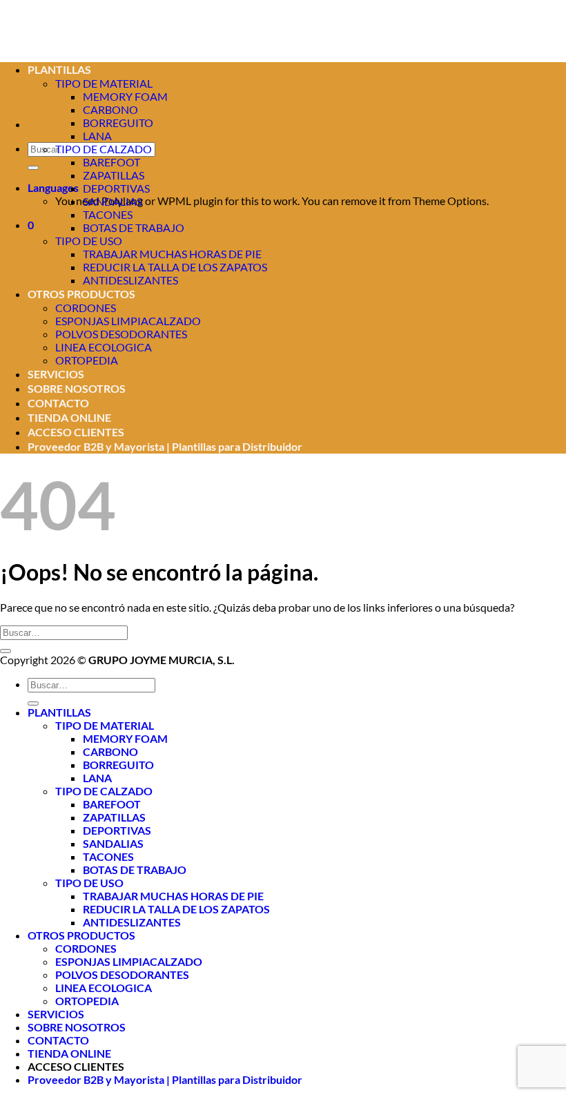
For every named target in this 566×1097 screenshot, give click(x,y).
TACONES (108, 214)
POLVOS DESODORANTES (121, 333)
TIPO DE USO (88, 240)
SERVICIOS (56, 373)
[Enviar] (33, 168)
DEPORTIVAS (116, 188)
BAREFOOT (111, 161)
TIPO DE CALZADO (103, 148)
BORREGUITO (118, 122)
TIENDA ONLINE (69, 417)
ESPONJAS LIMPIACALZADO (128, 320)
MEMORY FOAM (125, 96)
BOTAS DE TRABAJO (133, 227)
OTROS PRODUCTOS (81, 293)
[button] (31, 224)
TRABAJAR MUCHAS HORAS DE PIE (172, 253)
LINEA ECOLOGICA (103, 346)
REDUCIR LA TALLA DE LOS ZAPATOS (175, 266)
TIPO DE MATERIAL (104, 725)
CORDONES (85, 307)
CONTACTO (58, 402)
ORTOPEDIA (86, 360)
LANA (97, 135)
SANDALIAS (112, 201)
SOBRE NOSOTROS (77, 388)
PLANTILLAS (59, 712)
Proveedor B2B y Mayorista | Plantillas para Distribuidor (165, 446)
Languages (53, 187)
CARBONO (110, 109)
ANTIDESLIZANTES (130, 280)
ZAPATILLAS (113, 175)
